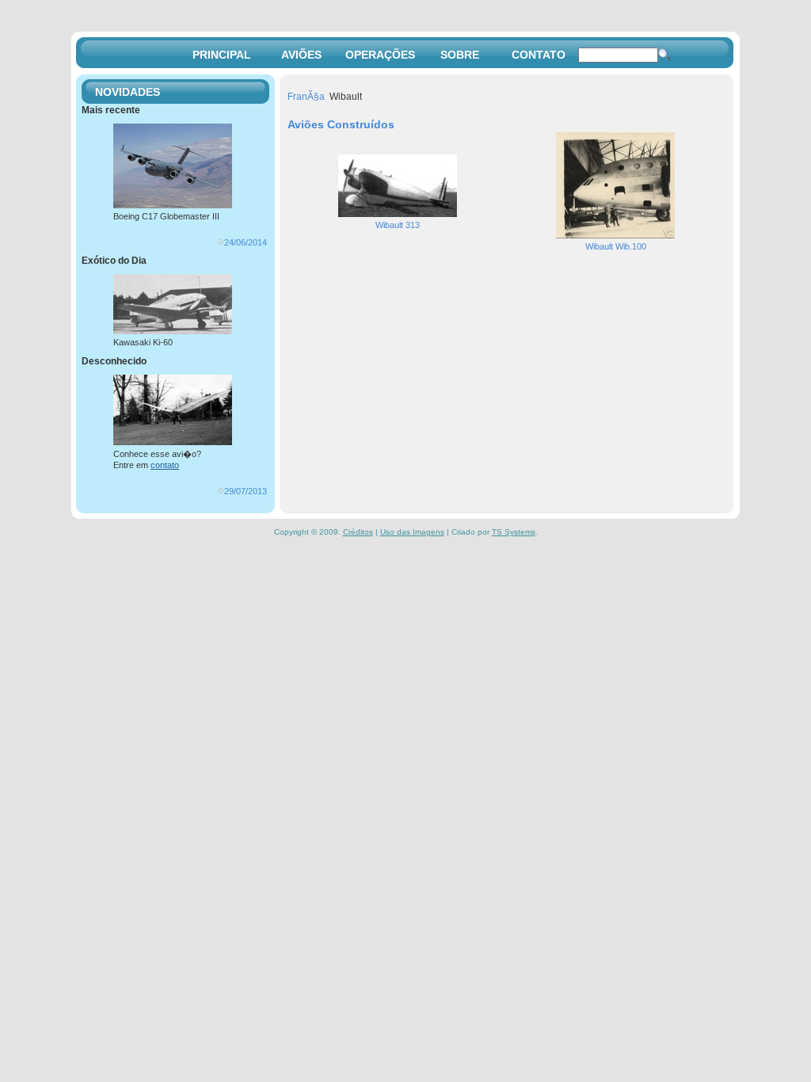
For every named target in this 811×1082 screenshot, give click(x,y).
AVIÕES (301, 54)
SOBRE (459, 54)
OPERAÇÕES (380, 54)
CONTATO (538, 54)
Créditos (358, 532)
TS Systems (513, 532)
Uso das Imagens (412, 532)
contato (164, 465)
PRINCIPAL (221, 54)
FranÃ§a (306, 96)
